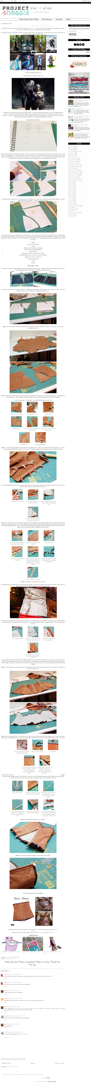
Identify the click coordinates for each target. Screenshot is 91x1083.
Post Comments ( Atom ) (12, 1066)
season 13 (70, 214)
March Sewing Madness (73, 151)
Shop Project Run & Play (28, 19)
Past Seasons (47, 19)
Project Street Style (72, 176)
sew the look (71, 216)
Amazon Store (71, 146)
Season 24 (70, 197)
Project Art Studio (72, 163)
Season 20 (70, 190)
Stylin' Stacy (32, 28)
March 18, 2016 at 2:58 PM (19, 1016)
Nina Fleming (7, 1032)
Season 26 (70, 200)
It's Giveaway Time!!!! (79, 108)
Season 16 (70, 183)
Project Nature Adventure (74, 171)
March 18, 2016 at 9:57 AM (13, 1006)
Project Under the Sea (73, 178)
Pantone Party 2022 (72, 159)
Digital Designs (71, 147)
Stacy (5, 990)
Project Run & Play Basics (74, 173)
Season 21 (70, 192)
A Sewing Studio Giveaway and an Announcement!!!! (81, 117)
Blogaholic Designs (52, 1081)
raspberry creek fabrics (73, 212)
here (37, 929)
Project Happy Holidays (73, 166)
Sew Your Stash (72, 204)
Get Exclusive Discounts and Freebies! (79, 28)
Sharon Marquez (24, 1034)
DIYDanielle (7, 998)
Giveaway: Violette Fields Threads (81, 133)
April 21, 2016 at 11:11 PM (17, 1032)
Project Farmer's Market (73, 164)
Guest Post (7, 958)
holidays (70, 210)
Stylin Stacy (51, 932)
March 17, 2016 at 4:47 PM (13, 990)
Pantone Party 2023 (72, 161)
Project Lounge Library (73, 170)
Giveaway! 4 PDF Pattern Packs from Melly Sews (81, 101)
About (68, 19)
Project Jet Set (71, 168)
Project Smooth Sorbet (73, 175)
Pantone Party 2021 (72, 158)
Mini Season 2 (71, 153)
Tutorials (59, 19)
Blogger (48, 1077)
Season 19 (70, 188)
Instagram (40, 932)
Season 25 (70, 199)
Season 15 (70, 182)
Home (32, 1063)
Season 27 (70, 202)
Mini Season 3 (71, 154)
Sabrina (6, 974)
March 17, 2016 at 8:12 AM (14, 974)
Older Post (6, 1063)
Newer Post (60, 1063)
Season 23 (70, 195)
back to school (71, 209)
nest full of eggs (8, 1016)
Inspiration (70, 149)
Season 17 (70, 185)
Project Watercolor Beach (74, 180)
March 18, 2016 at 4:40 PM (13, 1024)
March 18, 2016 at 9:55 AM (16, 998)
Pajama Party (71, 156)
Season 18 (70, 187)
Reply (5, 978)
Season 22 (70, 193)
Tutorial (12, 958)
